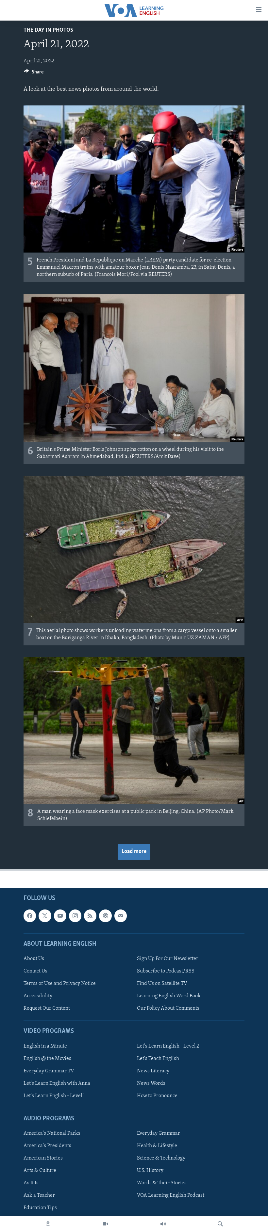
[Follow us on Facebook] (30, 916)
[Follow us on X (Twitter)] (45, 916)
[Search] (220, 1224)
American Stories (43, 1158)
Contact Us (35, 971)
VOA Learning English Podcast (170, 1195)
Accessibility (38, 996)
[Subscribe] (120, 916)
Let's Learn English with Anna (57, 1083)
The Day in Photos (48, 30)
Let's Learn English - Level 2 (168, 1046)
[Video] (105, 1224)
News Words (151, 1083)
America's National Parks (52, 1133)
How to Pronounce (157, 1095)
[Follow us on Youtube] (60, 916)
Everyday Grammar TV (49, 1071)
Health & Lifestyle (157, 1146)
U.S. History (150, 1171)
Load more (134, 852)
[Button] (33, 73)
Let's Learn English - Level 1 (54, 1095)
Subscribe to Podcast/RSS (165, 971)
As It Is (31, 1183)
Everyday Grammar (158, 1133)
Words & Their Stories (162, 1183)
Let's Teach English (158, 1058)
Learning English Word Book (169, 996)
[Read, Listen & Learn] (48, 1224)
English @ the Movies (47, 1058)
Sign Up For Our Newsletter (167, 958)
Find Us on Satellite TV (162, 984)
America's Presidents (47, 1146)
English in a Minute (45, 1046)
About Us (34, 958)
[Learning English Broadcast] (163, 1224)
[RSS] (90, 916)
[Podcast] (105, 916)
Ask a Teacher (39, 1195)
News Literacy (153, 1071)
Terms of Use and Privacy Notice (60, 984)
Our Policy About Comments (168, 1008)
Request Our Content (47, 1008)
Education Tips (40, 1208)
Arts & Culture (40, 1171)
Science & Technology (161, 1158)
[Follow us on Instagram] (75, 916)
